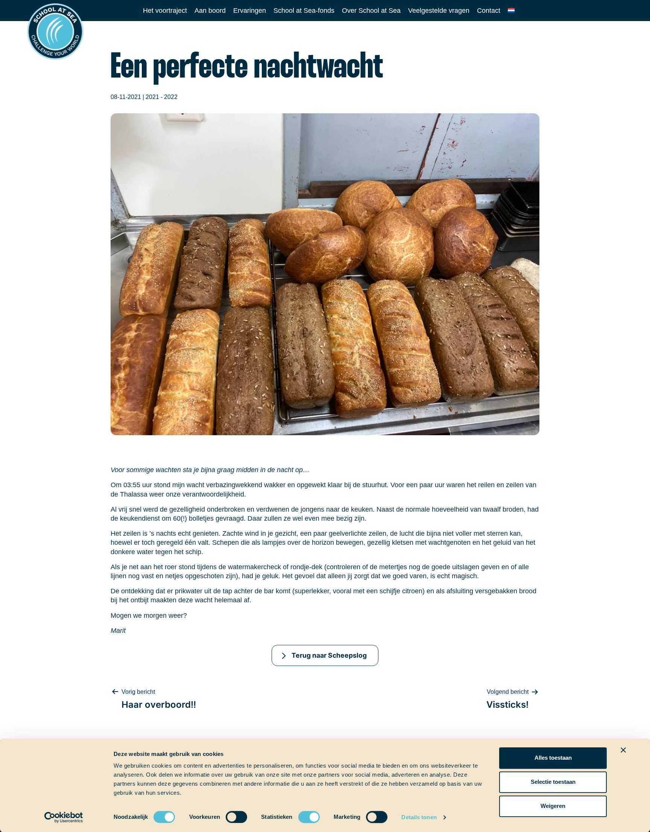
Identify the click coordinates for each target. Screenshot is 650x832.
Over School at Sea (371, 10)
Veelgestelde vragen (438, 10)
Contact (488, 10)
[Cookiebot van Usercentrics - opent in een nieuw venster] (64, 817)
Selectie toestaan (553, 782)
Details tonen (418, 817)
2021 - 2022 (162, 97)
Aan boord (210, 10)
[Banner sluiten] (623, 750)
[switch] (229, 814)
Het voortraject (165, 10)
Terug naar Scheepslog (329, 655)
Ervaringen (249, 10)
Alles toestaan (553, 757)
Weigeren (553, 806)
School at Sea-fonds (303, 10)
